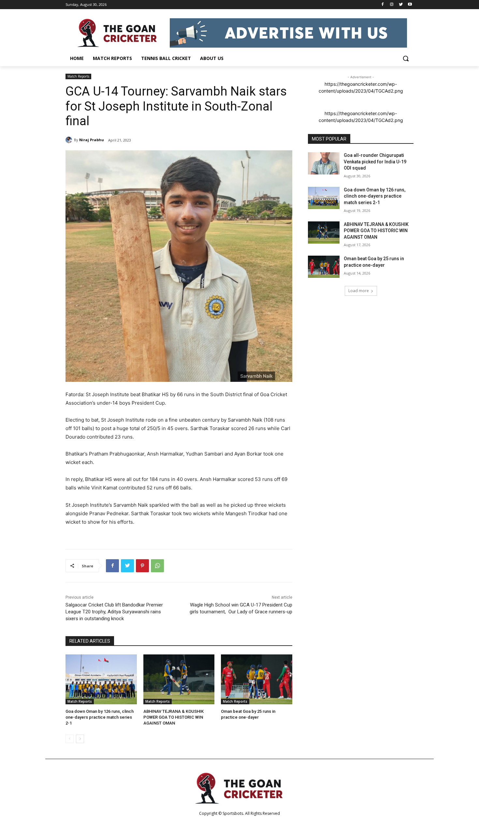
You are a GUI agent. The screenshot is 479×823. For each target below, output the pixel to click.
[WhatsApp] (157, 565)
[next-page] (80, 739)
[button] (406, 58)
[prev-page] (69, 739)
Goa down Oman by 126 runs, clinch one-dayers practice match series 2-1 (99, 717)
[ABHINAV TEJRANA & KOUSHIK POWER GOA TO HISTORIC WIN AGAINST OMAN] (179, 679)
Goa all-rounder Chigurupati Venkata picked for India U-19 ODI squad (375, 162)
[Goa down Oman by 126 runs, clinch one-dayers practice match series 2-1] (101, 679)
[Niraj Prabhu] (69, 140)
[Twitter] (400, 4)
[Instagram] (392, 4)
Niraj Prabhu (91, 139)
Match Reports (78, 76)
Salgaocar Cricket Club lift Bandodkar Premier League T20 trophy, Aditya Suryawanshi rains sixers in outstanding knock (114, 611)
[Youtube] (410, 4)
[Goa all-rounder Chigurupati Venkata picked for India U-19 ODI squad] (324, 163)
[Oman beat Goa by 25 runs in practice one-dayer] (256, 679)
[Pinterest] (142, 565)
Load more (358, 290)
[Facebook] (382, 4)
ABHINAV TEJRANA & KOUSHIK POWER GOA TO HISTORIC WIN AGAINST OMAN (173, 717)
